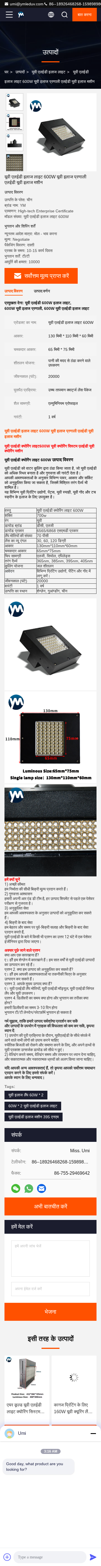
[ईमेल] (41, 1188)
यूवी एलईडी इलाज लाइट (48, 72)
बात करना (84, 14)
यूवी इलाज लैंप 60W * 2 (25, 1095)
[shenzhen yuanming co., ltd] (28, 14)
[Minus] (93, 1433)
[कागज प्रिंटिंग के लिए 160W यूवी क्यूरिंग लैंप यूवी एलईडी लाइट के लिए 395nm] (74, 1377)
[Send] (93, 1557)
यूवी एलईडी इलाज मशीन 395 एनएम (33, 1117)
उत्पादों (20, 72)
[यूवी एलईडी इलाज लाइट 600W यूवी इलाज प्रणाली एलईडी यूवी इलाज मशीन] (62, 132)
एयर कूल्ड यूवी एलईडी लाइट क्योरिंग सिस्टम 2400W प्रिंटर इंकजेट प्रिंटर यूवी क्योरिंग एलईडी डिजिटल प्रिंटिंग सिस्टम (26, 1409)
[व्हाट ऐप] (29, 1188)
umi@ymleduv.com (26, 4)
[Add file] (7, 1557)
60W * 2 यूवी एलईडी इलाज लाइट (32, 1106)
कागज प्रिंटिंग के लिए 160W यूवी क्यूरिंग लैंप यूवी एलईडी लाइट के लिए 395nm (73, 1409)
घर (6, 72)
